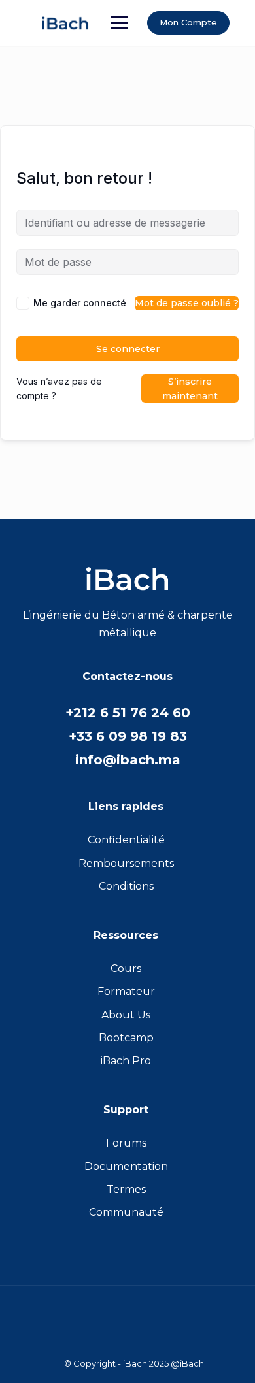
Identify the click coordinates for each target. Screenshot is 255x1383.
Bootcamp (126, 1038)
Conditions (126, 886)
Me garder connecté (79, 302)
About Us (125, 1015)
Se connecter (128, 349)
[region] (127, 1263)
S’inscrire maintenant (190, 389)
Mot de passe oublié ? (187, 303)
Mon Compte (188, 22)
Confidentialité (126, 840)
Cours (125, 968)
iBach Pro (126, 1060)
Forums (126, 1143)
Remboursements (126, 863)
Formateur (126, 991)
